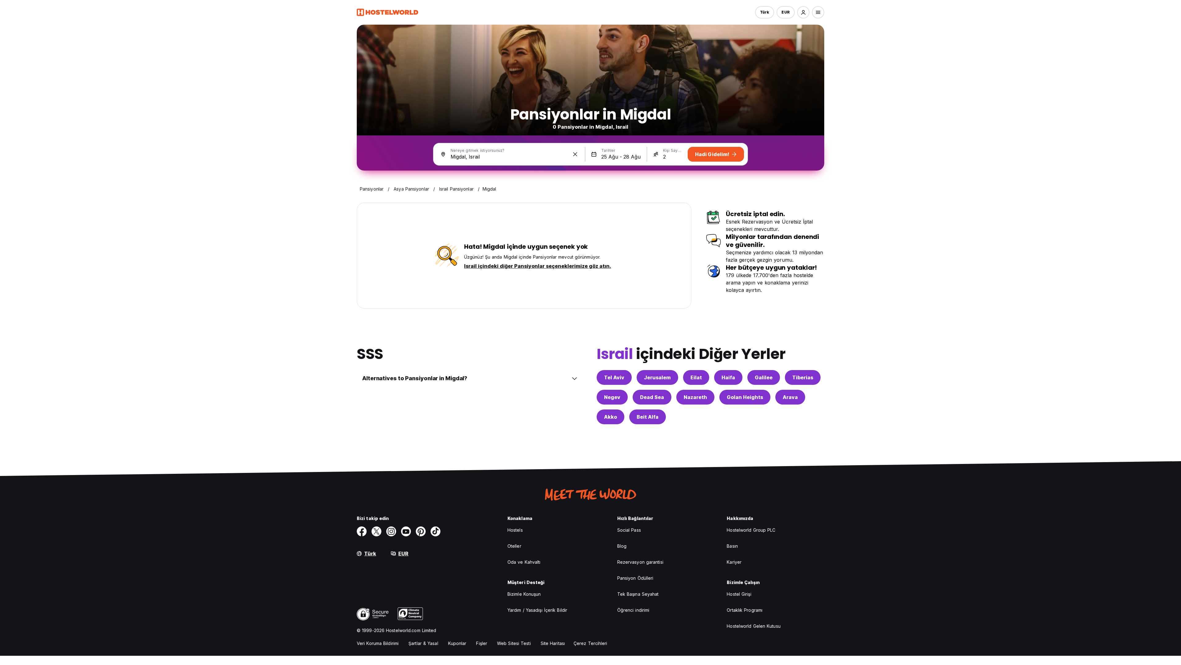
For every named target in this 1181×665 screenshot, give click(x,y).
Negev (612, 397)
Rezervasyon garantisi (640, 562)
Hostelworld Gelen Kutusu (753, 626)
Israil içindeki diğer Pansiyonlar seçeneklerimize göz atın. (537, 266)
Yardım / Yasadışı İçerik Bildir (537, 610)
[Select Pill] (803, 12)
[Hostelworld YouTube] (406, 531)
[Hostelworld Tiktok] (435, 531)
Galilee (764, 377)
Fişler (481, 643)
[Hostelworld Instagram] (391, 531)
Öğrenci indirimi (633, 610)
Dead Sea (652, 397)
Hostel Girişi (739, 594)
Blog (621, 546)
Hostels (515, 530)
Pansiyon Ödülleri (635, 578)
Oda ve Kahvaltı (524, 562)
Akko (610, 417)
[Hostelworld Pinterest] (421, 531)
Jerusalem (657, 377)
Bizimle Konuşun (524, 594)
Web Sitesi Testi (514, 643)
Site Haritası (553, 643)
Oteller (514, 546)
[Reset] (575, 154)
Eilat (696, 377)
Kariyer (734, 562)
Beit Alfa (647, 417)
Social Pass (629, 530)
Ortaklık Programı (744, 610)
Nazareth (695, 397)
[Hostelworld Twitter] (376, 531)
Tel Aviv (614, 377)
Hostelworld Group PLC (751, 530)
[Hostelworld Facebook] (362, 531)
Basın (732, 546)
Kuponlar (457, 643)
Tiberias (802, 377)
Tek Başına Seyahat (638, 594)
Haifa (728, 377)
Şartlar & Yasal (423, 643)
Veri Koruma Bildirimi (378, 643)
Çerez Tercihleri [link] (590, 643)
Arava (790, 397)
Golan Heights (745, 397)
